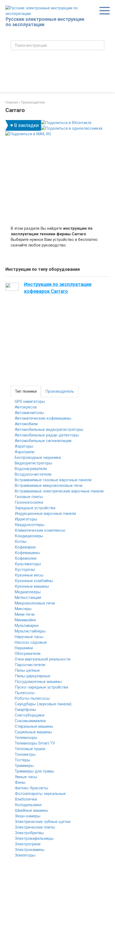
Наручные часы (29, 636)
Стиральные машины (34, 726)
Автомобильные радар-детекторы (47, 435)
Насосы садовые (31, 642)
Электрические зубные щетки (42, 821)
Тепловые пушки (30, 748)
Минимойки (25, 620)
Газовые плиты (29, 496)
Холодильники (28, 804)
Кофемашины (27, 552)
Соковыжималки (30, 720)
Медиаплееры (28, 592)
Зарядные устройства (35, 508)
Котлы (20, 541)
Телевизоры (26, 737)
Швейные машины (31, 810)
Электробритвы (29, 832)
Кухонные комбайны (34, 580)
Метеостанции (28, 597)
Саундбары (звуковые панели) (43, 704)
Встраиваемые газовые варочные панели (53, 480)
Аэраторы (24, 446)
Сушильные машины (33, 732)
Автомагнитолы (29, 412)
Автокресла (26, 407)
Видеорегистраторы (33, 463)
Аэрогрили (24, 451)
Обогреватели (27, 653)
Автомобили (26, 423)
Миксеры (23, 608)
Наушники (24, 648)
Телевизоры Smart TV (35, 743)
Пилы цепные (27, 670)
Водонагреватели (31, 468)
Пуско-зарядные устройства (41, 687)
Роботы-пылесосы (32, 698)
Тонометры (25, 754)
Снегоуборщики (29, 715)
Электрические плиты (35, 827)
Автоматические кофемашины (43, 418)
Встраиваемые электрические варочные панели (59, 491)
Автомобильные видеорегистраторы (49, 429)
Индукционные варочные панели (45, 513)
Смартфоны (25, 709)
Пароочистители (30, 664)
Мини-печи (24, 614)
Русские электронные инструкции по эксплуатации (45, 21)
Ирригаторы (26, 519)
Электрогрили (27, 844)
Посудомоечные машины (38, 681)
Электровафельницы (34, 838)
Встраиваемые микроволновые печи (48, 485)
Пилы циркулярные (32, 676)
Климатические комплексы (40, 530)
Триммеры (24, 765)
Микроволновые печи (35, 603)
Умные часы (26, 776)
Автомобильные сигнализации (43, 440)
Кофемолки (25, 558)
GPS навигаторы (30, 401)
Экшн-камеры (27, 816)
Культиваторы (28, 564)
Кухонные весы (29, 575)
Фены (20, 782)
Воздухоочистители (33, 474)
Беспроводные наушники (38, 457)
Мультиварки (27, 625)
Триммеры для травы (34, 771)
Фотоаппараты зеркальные (40, 793)
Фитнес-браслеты (31, 788)
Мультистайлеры (30, 631)
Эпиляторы (25, 855)
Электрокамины (29, 849)
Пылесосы (24, 692)
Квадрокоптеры (29, 524)
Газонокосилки (29, 502)
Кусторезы (25, 569)
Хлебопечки (26, 799)
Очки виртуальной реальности (42, 659)
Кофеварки (25, 547)
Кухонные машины (32, 586)
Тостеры (22, 760)
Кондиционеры (29, 536)
